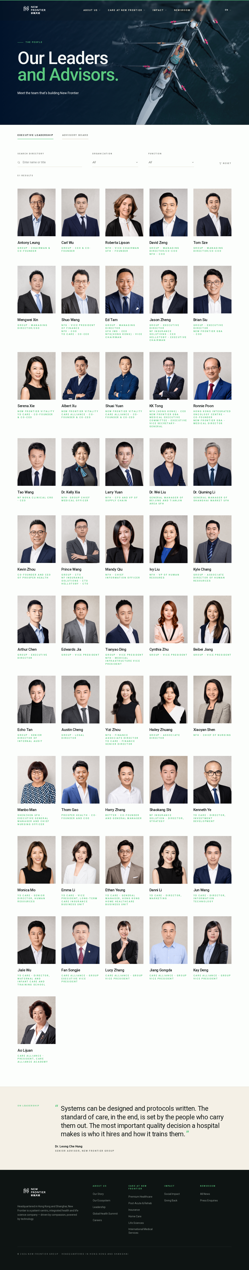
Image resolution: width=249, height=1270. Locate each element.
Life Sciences (136, 1222)
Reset (227, 163)
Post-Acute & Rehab (140, 1203)
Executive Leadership (35, 135)
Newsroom (182, 10)
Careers (97, 1220)
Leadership (99, 1207)
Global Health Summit (105, 1213)
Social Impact (172, 1193)
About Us (90, 10)
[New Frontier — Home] (34, 10)
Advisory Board (75, 135)
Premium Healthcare (140, 1196)
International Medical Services (141, 1231)
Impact (158, 10)
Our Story (98, 1193)
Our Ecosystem (101, 1200)
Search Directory (30, 154)
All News (205, 1193)
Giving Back (170, 1200)
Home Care (135, 1216)
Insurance (134, 1209)
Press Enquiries (209, 1200)
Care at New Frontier (125, 10)
